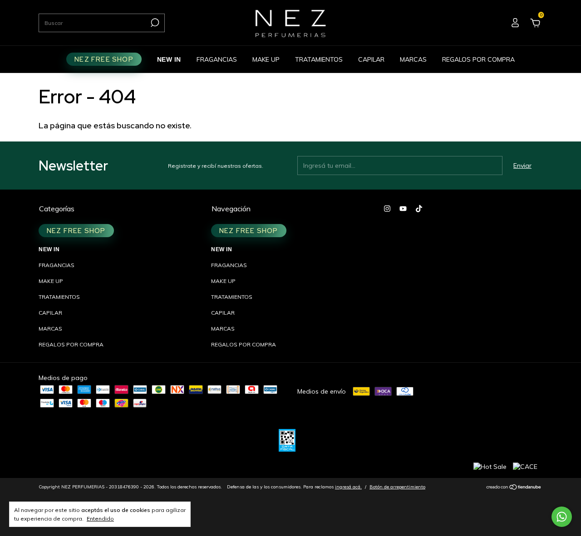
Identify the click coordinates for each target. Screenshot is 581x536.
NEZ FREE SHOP (103, 59)
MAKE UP (266, 59)
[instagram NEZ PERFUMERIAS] (387, 208)
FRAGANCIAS (217, 59)
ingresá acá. (348, 487)
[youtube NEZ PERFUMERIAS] (403, 208)
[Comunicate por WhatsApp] (561, 517)
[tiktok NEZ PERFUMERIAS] (419, 208)
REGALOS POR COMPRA (478, 59)
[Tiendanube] (514, 488)
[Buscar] (154, 23)
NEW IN (169, 59)
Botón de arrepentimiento (397, 487)
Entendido (100, 518)
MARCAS (413, 59)
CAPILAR (371, 59)
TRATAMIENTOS (319, 59)
